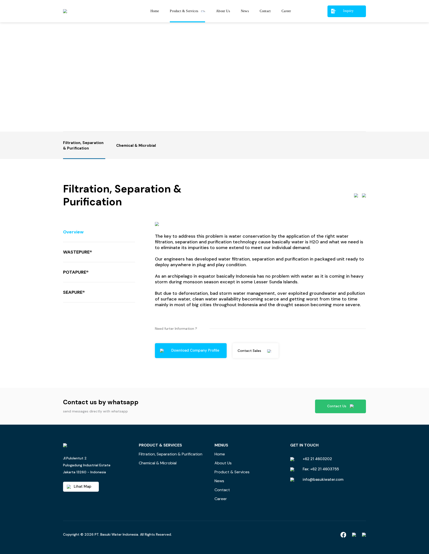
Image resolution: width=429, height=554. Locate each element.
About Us (223, 463)
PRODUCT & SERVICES (160, 445)
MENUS (221, 445)
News (219, 480)
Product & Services (232, 472)
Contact (222, 489)
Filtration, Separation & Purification (170, 454)
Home (219, 454)
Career (220, 498)
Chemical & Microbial (158, 463)
